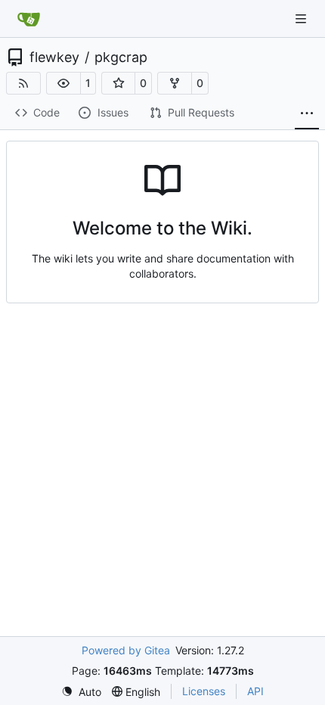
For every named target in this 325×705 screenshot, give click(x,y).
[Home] (29, 19)
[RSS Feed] (23, 83)
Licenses (203, 691)
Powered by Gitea (126, 650)
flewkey (54, 57)
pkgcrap (120, 57)
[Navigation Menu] (302, 18)
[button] (63, 83)
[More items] (307, 113)
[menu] (81, 691)
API (255, 691)
